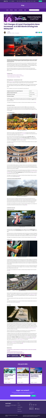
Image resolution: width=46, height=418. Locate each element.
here (12, 142)
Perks (32, 1)
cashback (32, 382)
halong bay (6, 382)
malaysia (22, 382)
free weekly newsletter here (20, 339)
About (18, 1)
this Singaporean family (32, 294)
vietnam (9, 382)
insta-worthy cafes (22, 133)
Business (13, 1)
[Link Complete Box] (10, 375)
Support (34, 1)
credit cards (35, 382)
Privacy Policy (19, 409)
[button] (36, 32)
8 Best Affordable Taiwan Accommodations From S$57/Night (15, 75)
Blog (20, 1)
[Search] (38, 10)
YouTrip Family (28, 1)
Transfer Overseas (23, 1)
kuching (18, 382)
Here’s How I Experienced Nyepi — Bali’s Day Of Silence (14, 74)
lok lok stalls (24, 132)
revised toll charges (12, 81)
